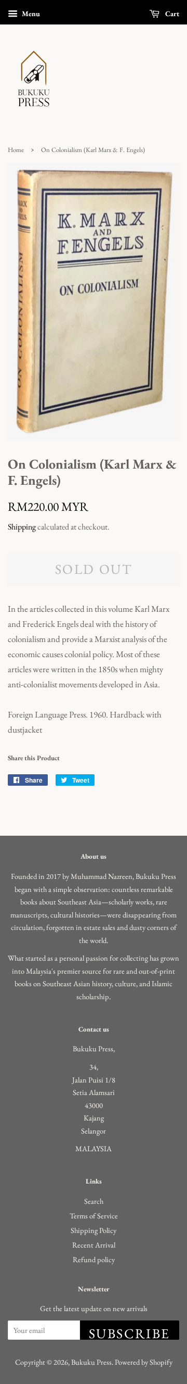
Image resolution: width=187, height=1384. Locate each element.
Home (16, 149)
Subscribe (129, 1332)
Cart (171, 13)
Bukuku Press (91, 1362)
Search (93, 1201)
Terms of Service (94, 1216)
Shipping (22, 526)
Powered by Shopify (143, 1362)
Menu (30, 13)
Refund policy (94, 1259)
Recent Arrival (93, 1245)
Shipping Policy (93, 1230)
